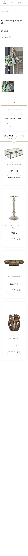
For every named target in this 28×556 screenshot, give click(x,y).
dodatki (12, 9)
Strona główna (4, 9)
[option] (7, 86)
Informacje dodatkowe (14, 109)
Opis (14, 102)
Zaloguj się (15, 3)
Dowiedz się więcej (14, 177)
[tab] (14, 102)
